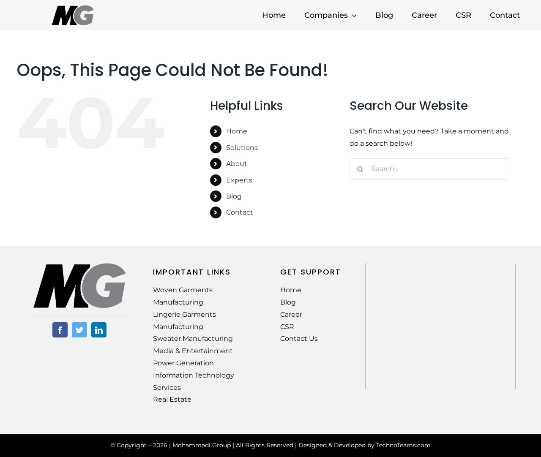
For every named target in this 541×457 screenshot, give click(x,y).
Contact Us (299, 339)
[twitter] (79, 329)
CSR (287, 327)
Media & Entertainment (193, 351)
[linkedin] (99, 329)
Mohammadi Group (201, 445)
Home (236, 131)
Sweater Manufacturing (193, 339)
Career (291, 314)
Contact (239, 212)
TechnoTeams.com (403, 445)
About (236, 164)
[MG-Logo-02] (79, 266)
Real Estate (172, 399)
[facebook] (60, 329)
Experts (239, 180)
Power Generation (183, 363)
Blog (234, 196)
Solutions (242, 148)
